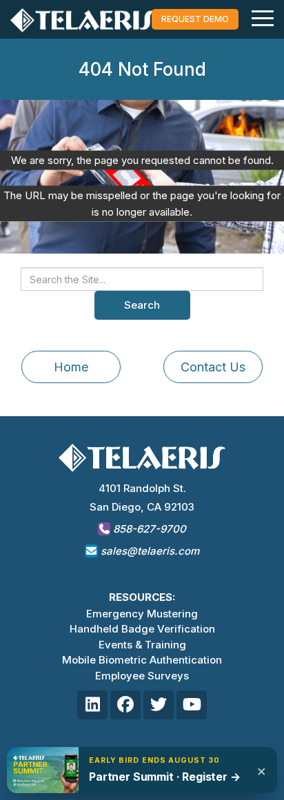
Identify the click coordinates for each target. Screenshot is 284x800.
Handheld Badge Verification (142, 628)
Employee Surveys (142, 675)
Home (71, 367)
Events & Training (142, 644)
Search (142, 304)
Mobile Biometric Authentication (142, 659)
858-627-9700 (148, 528)
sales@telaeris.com (150, 550)
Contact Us (213, 367)
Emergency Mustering (142, 613)
